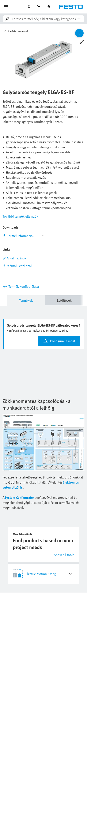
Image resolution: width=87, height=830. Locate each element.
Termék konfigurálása (23, 286)
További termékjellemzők (20, 216)
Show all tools (64, 554)
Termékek (26, 300)
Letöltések (64, 300)
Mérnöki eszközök (20, 265)
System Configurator (19, 497)
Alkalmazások (16, 258)
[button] (29, 6)
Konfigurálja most (62, 340)
